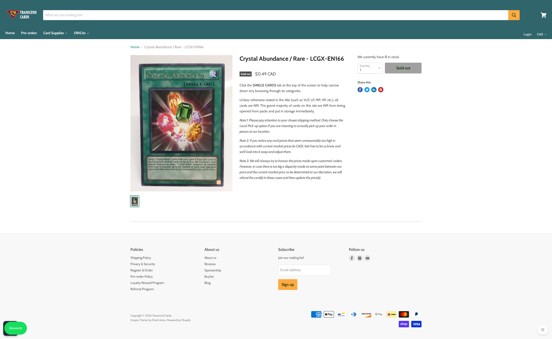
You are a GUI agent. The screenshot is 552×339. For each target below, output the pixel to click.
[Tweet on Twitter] (367, 89)
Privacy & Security (142, 264)
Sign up (288, 284)
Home (135, 47)
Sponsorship (212, 270)
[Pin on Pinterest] (380, 89)
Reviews (210, 264)
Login (528, 34)
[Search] (514, 15)
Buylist (209, 277)
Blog (207, 283)
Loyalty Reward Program (147, 283)
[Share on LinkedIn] (373, 89)
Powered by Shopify (179, 320)
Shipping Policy (140, 258)
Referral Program (142, 289)
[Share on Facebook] (360, 89)
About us (210, 258)
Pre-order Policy (141, 277)
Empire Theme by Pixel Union (148, 320)
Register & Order (141, 270)
